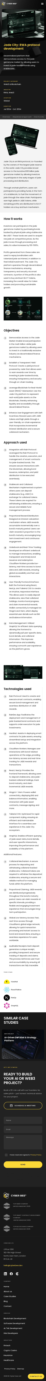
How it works (39, 117)
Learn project (33, 1054)
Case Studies (10, 1296)
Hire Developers (11, 1333)
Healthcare (9, 1360)
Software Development (14, 1323)
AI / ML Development (13, 1328)
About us (8, 1291)
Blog (6, 1301)
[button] (42, 4)
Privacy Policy (35, 1155)
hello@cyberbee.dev (13, 1265)
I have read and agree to (25, 1155)
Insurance (8, 1355)
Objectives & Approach (22, 117)
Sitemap (20, 1369)
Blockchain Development (15, 1318)
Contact (8, 1306)
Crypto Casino (10, 1350)
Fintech (7, 1345)
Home (6, 1286)
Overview (6, 117)
